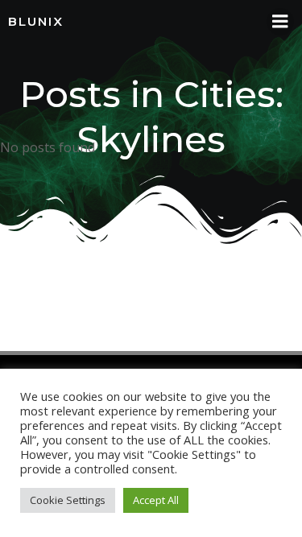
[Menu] (280, 21)
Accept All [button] (156, 500)
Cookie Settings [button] (67, 500)
